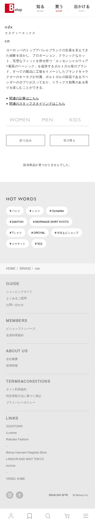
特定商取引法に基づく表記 (23, 396)
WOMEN (20, 120)
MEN (47, 120)
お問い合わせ (15, 305)
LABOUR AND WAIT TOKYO (25, 459)
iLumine (11, 433)
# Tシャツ (16, 232)
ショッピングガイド (19, 291)
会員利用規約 (15, 335)
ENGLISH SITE (58, 495)
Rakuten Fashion (17, 439)
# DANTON (16, 221)
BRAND (25, 268)
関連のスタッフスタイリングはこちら (37, 103)
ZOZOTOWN (14, 426)
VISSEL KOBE (15, 478)
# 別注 (39, 243)
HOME (11, 268)
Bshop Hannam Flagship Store (26, 452)
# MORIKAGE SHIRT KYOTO (51, 221)
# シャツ (35, 210)
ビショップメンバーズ (20, 328)
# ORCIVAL (38, 232)
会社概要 (12, 359)
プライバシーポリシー (20, 402)
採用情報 (12, 365)
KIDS (75, 120)
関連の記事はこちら (24, 98)
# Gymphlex (57, 210)
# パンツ (15, 210)
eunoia (10, 465)
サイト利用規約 (16, 389)
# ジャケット (17, 243)
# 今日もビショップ (66, 232)
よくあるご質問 (16, 298)
